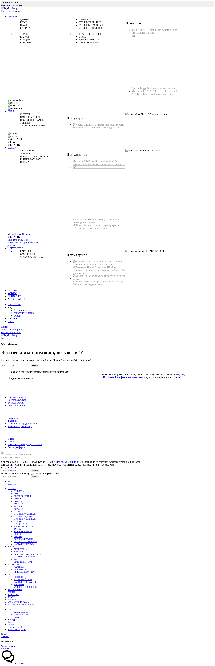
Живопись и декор (24, 313)
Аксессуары (27, 151)
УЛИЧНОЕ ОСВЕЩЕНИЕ (25, 587)
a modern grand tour (18, 239)
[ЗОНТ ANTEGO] (154, 91)
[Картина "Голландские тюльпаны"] (95, 267)
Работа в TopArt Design (20, 426)
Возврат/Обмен (16, 402)
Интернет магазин (17, 397)
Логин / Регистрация (17, 629)
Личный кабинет (17, 405)
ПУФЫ (17, 511)
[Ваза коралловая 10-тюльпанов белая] (84, 161)
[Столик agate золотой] (140, 30)
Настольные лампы (32, 120)
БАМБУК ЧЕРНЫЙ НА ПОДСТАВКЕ (94, 219)
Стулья (83, 37)
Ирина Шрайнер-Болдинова (23, 242)
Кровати (25, 28)
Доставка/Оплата (17, 399)
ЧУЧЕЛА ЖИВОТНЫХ (24, 572)
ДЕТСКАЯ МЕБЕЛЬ (23, 496)
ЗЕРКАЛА (18, 552)
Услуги (11, 441)
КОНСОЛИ (19, 504)
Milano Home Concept (19, 234)
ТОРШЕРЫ (19, 584)
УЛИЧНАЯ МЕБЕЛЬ (23, 531)
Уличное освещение (32, 125)
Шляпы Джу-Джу (30, 159)
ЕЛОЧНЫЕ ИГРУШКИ (24, 539)
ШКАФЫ (18, 536)
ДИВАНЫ (18, 499)
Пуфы (23, 25)
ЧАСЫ (17, 559)
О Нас (11, 438)
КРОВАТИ (18, 509)
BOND (14, 467)
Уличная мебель (89, 42)
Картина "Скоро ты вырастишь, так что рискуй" (99, 281)
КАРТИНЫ (19, 567)
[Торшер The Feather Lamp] (94, 124)
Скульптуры (27, 254)
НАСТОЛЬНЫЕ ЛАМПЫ (25, 582)
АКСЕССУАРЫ (20, 549)
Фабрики (12, 420)
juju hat (11, 245)
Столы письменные (91, 25)
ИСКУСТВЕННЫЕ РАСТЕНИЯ (27, 554)
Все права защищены (67, 461)
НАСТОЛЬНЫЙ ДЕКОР (24, 544)
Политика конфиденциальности (25, 444)
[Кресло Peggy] (158, 36)
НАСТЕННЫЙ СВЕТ (23, 579)
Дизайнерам (14, 418)
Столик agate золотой (159, 30)
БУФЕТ (17, 493)
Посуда (24, 162)
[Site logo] (9, 8)
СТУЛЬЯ (17, 521)
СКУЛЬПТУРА (20, 569)
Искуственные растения (35, 156)
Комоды (25, 39)
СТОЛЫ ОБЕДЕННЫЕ (24, 516)
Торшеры (25, 123)
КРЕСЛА (18, 506)
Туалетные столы (90, 34)
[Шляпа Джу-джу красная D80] (83, 225)
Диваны (25, 19)
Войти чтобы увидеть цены (162, 88)
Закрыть (5, 636)
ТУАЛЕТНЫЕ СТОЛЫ (23, 526)
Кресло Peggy (139, 88)
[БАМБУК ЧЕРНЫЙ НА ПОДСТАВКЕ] (99, 167)
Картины (25, 251)
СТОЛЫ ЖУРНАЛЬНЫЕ (25, 514)
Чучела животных (31, 257)
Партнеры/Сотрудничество (22, 423)
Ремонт (18, 315)
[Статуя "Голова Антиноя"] (89, 261)
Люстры (25, 114)
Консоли (25, 42)
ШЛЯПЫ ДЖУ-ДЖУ (23, 562)
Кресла (24, 22)
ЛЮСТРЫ (18, 577)
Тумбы (24, 34)
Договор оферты (16, 447)
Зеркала (25, 153)
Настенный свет (30, 117)
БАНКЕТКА (19, 491)
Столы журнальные (91, 28)
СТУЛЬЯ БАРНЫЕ (22, 524)
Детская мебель (89, 39)
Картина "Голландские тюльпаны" (92, 270)
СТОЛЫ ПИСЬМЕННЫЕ (25, 519)
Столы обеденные (90, 22)
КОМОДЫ (18, 501)
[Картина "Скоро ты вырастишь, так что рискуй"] (99, 278)
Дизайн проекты (23, 310)
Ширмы (83, 19)
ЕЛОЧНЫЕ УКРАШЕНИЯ (25, 541)
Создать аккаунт (8, 646)
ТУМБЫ (17, 529)
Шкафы (24, 37)
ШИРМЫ (18, 534)
